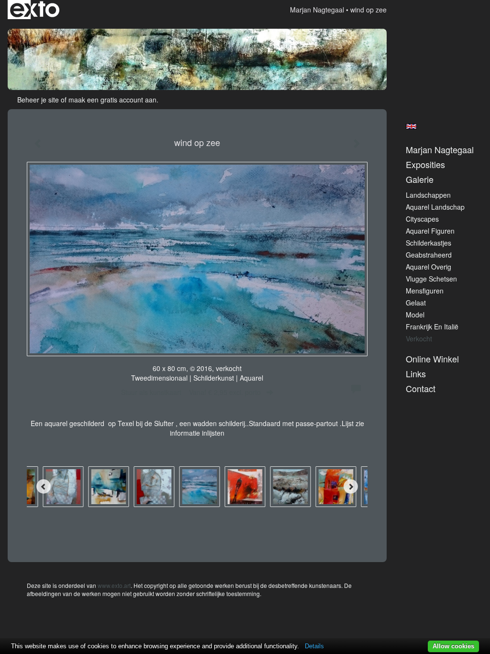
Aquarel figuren (430, 231)
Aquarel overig (428, 266)
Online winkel (432, 359)
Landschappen (428, 195)
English (411, 126)
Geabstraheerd (429, 254)
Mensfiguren (425, 290)
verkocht (419, 338)
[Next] (351, 486)
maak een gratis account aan (112, 99)
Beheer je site (38, 99)
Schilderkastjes (428, 243)
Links (416, 374)
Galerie (420, 179)
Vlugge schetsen (431, 278)
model (415, 314)
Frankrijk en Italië (432, 326)
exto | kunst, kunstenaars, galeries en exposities (35, 9)
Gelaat (416, 302)
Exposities (425, 164)
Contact (420, 389)
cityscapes (422, 219)
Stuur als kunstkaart (191, 392)
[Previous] (43, 486)
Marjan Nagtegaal (317, 9)
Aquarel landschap (435, 207)
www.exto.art (114, 585)
